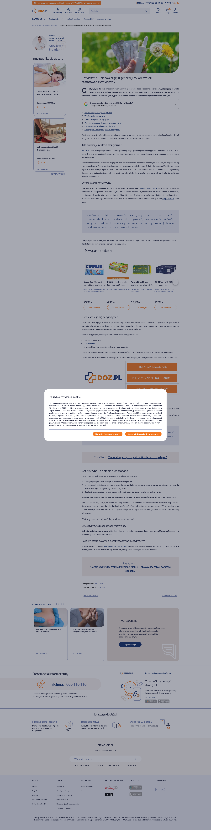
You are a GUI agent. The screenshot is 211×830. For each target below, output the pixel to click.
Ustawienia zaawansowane (107, 434)
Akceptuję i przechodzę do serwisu (143, 434)
